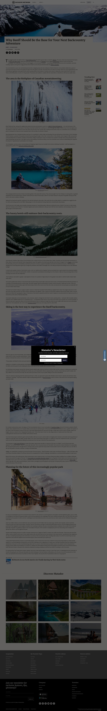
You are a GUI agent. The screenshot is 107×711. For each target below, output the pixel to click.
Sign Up (64, 360)
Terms (55, 363)
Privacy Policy (60, 363)
